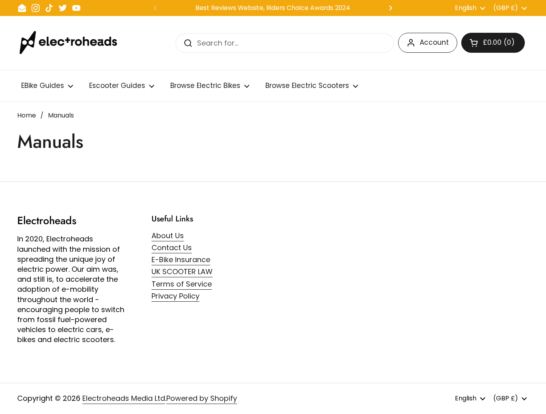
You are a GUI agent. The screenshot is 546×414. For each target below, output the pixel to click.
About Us (167, 236)
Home (26, 115)
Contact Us (171, 248)
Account (434, 42)
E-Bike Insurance (180, 260)
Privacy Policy (175, 296)
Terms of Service (181, 284)
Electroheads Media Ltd (123, 398)
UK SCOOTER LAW (182, 272)
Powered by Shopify (201, 398)
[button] (493, 43)
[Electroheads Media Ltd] (72, 43)
